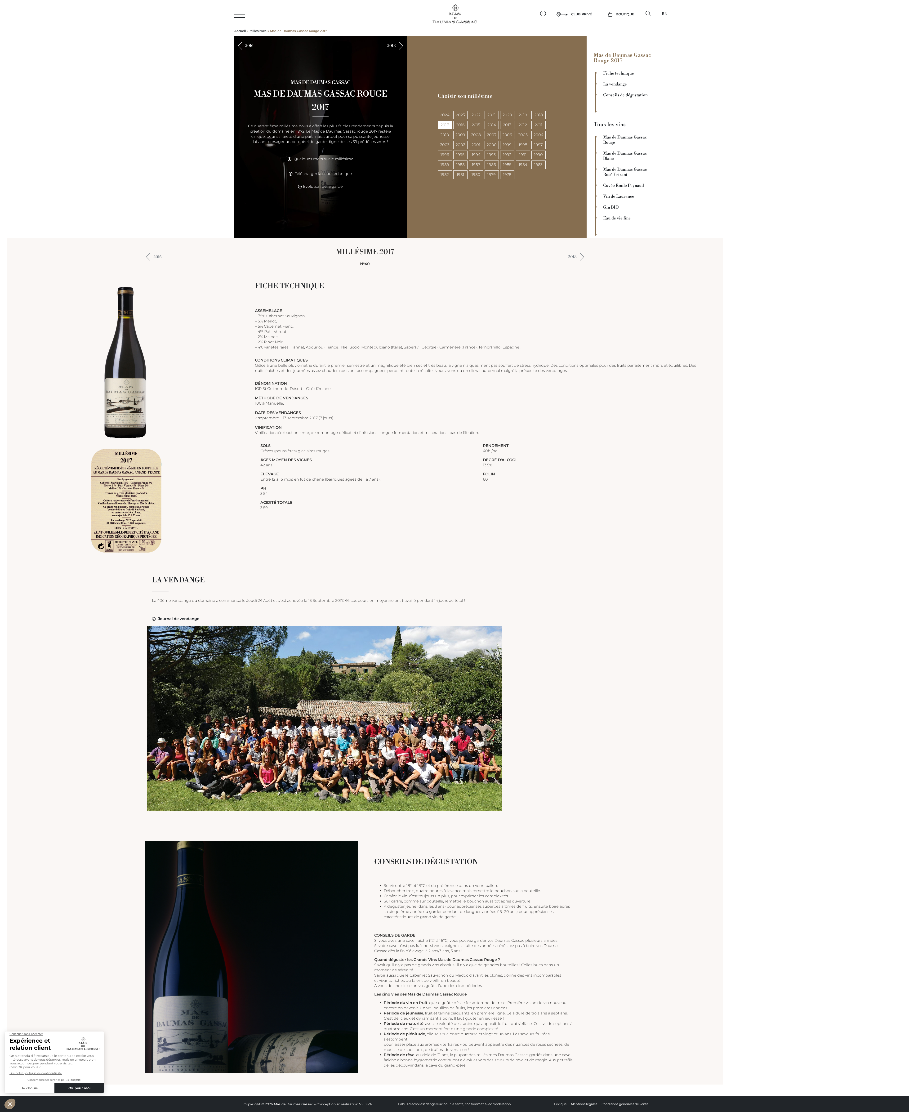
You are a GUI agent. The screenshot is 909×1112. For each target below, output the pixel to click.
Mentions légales (584, 1104)
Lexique (560, 1104)
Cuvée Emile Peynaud (623, 185)
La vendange (615, 84)
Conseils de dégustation (625, 95)
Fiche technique (618, 73)
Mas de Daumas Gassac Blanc (625, 156)
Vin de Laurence (618, 196)
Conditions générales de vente (625, 1104)
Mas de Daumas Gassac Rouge (625, 140)
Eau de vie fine (617, 218)
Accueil (240, 31)
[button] (648, 14)
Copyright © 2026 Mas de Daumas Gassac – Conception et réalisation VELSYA (308, 1104)
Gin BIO (611, 207)
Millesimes (258, 31)
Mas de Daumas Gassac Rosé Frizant (625, 172)
